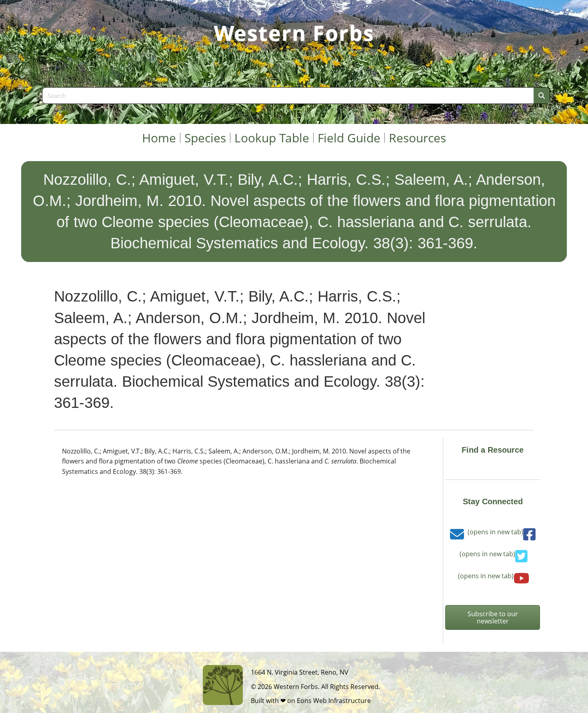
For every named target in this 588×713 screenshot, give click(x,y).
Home (159, 138)
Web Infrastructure (342, 700)
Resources (417, 138)
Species (205, 138)
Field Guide (349, 138)
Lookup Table (271, 138)
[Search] (542, 96)
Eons (304, 700)
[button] (492, 617)
